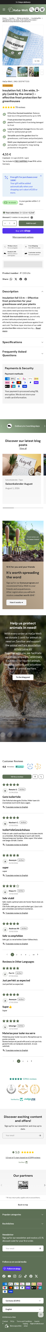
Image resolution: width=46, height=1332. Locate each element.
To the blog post (23, 677)
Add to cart (31, 223)
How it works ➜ (16, 602)
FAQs (12, 1321)
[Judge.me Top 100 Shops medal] (11, 1089)
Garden (11, 18)
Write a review (17, 776)
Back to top (23, 1205)
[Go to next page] (38, 954)
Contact (5, 1321)
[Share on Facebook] (20, 279)
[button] (42, 9)
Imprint (36, 1321)
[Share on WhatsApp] (10, 279)
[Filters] (35, 777)
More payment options (23, 237)
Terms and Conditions (24, 1321)
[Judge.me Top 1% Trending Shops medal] (35, 1089)
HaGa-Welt (7, 81)
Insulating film (36, 18)
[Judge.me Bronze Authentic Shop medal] (23, 1089)
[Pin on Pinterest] (25, 279)
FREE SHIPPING (21, 161)
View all (23, 448)
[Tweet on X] (15, 279)
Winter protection (23, 18)
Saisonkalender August (19, 483)
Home (4, 18)
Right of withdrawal (37, 1324)
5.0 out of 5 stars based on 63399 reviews (23, 1157)
